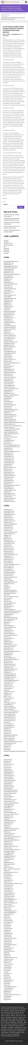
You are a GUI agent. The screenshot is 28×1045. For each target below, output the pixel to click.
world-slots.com (8, 287)
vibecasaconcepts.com (10, 405)
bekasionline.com (8, 770)
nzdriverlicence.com (9, 691)
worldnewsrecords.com (10, 416)
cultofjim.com (7, 537)
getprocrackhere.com (10, 467)
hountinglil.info (7, 297)
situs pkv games (14, 1008)
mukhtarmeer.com (9, 687)
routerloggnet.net (8, 806)
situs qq (8, 1022)
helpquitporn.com (8, 667)
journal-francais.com (9, 906)
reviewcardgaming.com (10, 421)
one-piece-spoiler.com (10, 377)
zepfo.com (6, 701)
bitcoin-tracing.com (9, 738)
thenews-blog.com (9, 706)
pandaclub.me (7, 982)
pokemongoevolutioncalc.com (12, 485)
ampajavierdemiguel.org (10, 524)
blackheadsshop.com (9, 424)
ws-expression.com (9, 698)
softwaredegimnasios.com (11, 712)
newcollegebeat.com (9, 542)
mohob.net (7, 309)
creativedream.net (9, 859)
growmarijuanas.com (9, 338)
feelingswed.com (8, 654)
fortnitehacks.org (8, 959)
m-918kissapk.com (9, 988)
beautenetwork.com (9, 737)
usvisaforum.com (8, 546)
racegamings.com (8, 488)
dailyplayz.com (8, 466)
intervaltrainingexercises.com (12, 445)
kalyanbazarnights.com (10, 812)
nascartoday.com (8, 688)
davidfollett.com (8, 540)
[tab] (26, 2)
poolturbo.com (8, 919)
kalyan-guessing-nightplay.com (12, 837)
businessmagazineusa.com (11, 409)
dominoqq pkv (4, 1020)
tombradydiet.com (9, 567)
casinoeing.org (7, 967)
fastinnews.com (8, 469)
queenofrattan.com (9, 371)
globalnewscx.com (9, 366)
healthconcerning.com (10, 329)
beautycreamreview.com (10, 635)
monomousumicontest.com (11, 388)
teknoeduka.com (8, 704)
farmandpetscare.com (10, 351)
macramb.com (8, 878)
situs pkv (6, 240)
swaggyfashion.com (9, 895)
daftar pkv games (8, 245)
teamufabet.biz (8, 783)
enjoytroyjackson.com (10, 646)
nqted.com (7, 690)
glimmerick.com (8, 538)
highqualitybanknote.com (10, 669)
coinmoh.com (7, 637)
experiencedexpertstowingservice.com (14, 422)
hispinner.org (7, 832)
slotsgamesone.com (9, 809)
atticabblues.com (8, 632)
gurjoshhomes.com (9, 566)
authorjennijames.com (10, 603)
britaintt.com (7, 746)
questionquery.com (9, 898)
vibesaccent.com (8, 522)
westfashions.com (8, 885)
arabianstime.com (9, 630)
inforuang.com (7, 874)
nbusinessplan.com (9, 772)
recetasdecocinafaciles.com (11, 612)
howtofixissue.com (9, 782)
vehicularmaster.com (9, 521)
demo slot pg (7, 1024)
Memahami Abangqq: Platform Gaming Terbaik (12, 231)
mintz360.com (7, 308)
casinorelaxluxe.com (9, 461)
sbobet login (4, 1025)
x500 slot (13, 1014)
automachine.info (8, 384)
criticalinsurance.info (9, 833)
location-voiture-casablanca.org (12, 425)
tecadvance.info (8, 928)
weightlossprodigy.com (10, 311)
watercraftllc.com (9, 620)
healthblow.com (8, 843)
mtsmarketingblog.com (10, 912)
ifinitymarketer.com (9, 472)
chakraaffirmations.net (10, 298)
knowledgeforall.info (9, 853)
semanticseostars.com (10, 335)
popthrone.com (8, 285)
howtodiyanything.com (10, 674)
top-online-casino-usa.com (11, 814)
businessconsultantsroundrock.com (13, 741)
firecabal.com (7, 656)
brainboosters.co (8, 525)
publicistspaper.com (9, 727)
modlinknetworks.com (10, 475)
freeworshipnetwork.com (10, 619)
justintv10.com (7, 907)
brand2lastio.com (8, 854)
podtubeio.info (7, 949)
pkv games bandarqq (17, 1007)
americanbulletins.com (10, 627)
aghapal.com (7, 600)
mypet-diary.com (8, 880)
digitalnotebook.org (9, 314)
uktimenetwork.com (9, 511)
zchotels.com (7, 699)
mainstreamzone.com (10, 337)
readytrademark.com (9, 717)
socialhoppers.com (9, 857)
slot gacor (6, 242)
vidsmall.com (7, 413)
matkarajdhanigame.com (10, 284)
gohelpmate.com (8, 845)
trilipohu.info (7, 998)
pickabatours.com (9, 272)
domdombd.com (8, 464)
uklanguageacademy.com (11, 266)
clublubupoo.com (8, 453)
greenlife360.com (8, 774)
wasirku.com (7, 915)
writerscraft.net (8, 848)
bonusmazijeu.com (9, 454)
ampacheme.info (8, 933)
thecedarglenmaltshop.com (11, 261)
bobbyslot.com (8, 305)
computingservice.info (10, 353)
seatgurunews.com (9, 583)
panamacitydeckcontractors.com (13, 883)
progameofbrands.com (10, 793)
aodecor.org (7, 962)
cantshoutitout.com (9, 775)
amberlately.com (8, 527)
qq (22, 1027)
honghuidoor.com (8, 816)
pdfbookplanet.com (9, 369)
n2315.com (6, 861)
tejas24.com (7, 917)
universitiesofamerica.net (10, 791)
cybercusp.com (8, 745)
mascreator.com (8, 683)
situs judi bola (15, 1024)
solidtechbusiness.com (10, 419)
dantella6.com (7, 808)
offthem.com (7, 766)
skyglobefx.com (8, 392)
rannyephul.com (8, 891)
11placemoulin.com (9, 306)
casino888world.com (9, 440)
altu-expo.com (8, 601)
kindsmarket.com (8, 875)
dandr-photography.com (10, 903)
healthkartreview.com (10, 666)
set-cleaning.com (8, 724)
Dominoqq (4, 16)
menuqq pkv (4, 1027)
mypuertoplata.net (9, 779)
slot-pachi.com (8, 319)
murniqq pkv (11, 1027)
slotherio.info (7, 956)
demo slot (18, 1014)
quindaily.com (7, 728)
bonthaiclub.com (8, 569)
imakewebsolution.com (10, 288)
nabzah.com (7, 825)
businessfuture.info (9, 277)
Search (6, 204)
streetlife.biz (7, 970)
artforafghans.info (8, 922)
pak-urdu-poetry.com (10, 359)
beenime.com (7, 435)
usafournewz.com (8, 517)
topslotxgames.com (9, 804)
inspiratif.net (7, 762)
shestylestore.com (9, 500)
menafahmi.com (8, 685)
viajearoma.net (8, 604)
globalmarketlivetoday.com (11, 659)
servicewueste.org (9, 796)
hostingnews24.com (9, 670)
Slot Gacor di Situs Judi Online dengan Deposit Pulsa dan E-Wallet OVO (13, 14)
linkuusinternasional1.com (10, 577)
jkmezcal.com (7, 443)
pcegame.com (8, 695)
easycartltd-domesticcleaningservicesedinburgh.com (15, 750)
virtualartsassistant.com (10, 430)
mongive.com (7, 827)
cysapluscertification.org (10, 957)
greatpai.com (7, 616)
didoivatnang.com (8, 641)
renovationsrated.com (10, 719)
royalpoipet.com (8, 448)
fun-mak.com (7, 438)
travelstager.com (8, 888)
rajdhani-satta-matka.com (11, 846)
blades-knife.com (8, 376)
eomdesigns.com (8, 396)
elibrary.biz (7, 595)
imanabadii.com (8, 996)
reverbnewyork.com (9, 543)
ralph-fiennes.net (8, 867)
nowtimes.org (7, 965)
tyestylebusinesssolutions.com (12, 446)
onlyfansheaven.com (9, 864)
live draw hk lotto (8, 243)
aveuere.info (7, 324)
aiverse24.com (8, 732)
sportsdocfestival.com (10, 498)
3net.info (6, 585)
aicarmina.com (8, 530)
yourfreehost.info (8, 562)
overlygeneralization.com (10, 342)
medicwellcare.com (9, 411)
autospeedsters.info (9, 385)
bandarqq (6, 250)
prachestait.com (8, 920)
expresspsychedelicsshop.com (12, 651)
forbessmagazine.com (10, 658)
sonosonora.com (8, 575)
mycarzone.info (8, 403)
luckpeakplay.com (9, 480)
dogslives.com (7, 367)
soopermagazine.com (9, 714)
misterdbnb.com (8, 442)
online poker (8, 1017)
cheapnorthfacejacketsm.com (12, 564)
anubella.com (7, 733)
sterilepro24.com (8, 417)
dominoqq (6, 251)
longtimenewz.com (9, 477)
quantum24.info (8, 406)
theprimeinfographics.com (11, 432)
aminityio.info (7, 930)
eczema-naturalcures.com (11, 596)
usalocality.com (8, 516)
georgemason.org (8, 263)
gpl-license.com (8, 661)
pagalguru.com (8, 693)
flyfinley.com (7, 293)
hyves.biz (6, 972)
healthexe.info (7, 925)
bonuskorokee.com (9, 458)
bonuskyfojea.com (9, 456)
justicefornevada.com (9, 347)
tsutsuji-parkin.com (9, 606)
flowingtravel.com (8, 817)
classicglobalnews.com (10, 743)
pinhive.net (7, 975)
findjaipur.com (7, 535)
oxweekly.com (7, 882)
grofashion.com (8, 483)
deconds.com (7, 748)
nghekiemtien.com (9, 914)
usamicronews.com (9, 482)
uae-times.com (8, 759)
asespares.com (8, 629)
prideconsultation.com (10, 295)
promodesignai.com (9, 725)
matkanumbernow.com (10, 799)
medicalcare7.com (9, 822)
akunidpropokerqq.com (10, 590)
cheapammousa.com (9, 609)
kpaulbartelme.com (9, 427)
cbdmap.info (7, 280)
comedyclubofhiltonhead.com (12, 429)
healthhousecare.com (10, 664)
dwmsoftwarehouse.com (10, 645)
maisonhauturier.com (9, 682)
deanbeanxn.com (8, 282)
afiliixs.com (6, 624)
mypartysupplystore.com (10, 532)
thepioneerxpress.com (10, 780)
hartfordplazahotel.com (10, 986)
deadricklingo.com (9, 390)
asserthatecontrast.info (10, 938)
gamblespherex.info (9, 393)
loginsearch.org (8, 961)
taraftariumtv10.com (9, 896)
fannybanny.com (8, 471)
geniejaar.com (7, 303)
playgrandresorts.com (10, 495)
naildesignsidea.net (9, 614)
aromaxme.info (8, 936)
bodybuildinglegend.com (10, 899)
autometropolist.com (9, 633)
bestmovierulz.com (9, 548)
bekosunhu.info (8, 943)
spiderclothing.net (8, 580)
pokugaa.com (7, 492)
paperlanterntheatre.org (10, 617)
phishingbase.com (8, 487)
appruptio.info (7, 999)
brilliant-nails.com (8, 901)
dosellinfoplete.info (9, 948)
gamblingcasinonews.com (11, 790)
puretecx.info (7, 927)
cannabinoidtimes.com (10, 326)
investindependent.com (10, 677)
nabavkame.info (8, 990)
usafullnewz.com (8, 509)
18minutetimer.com (9, 334)
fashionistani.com (8, 653)
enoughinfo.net (8, 974)
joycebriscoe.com (8, 529)
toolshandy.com (8, 886)
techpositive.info (8, 356)
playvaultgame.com (9, 493)
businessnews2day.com (10, 414)
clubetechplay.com (9, 463)
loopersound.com (8, 551)
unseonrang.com (8, 358)
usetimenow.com (8, 841)
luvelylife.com (7, 877)
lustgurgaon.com (8, 301)
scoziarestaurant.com (9, 720)
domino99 (6, 248)
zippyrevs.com (8, 798)
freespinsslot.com (8, 321)
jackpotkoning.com (9, 474)
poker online (10, 1029)
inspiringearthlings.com (10, 675)
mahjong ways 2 (12, 1030)
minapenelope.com (9, 553)
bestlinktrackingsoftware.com (12, 451)
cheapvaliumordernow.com (11, 434)
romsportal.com (8, 496)
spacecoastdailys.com (10, 716)
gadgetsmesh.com (9, 345)
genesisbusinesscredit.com (11, 872)
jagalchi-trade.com (9, 550)
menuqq (3, 1007)
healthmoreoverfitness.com (11, 803)
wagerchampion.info (9, 387)
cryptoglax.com (8, 556)
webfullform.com (8, 785)
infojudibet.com (8, 279)
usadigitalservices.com (10, 856)
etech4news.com (8, 649)
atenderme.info (8, 940)
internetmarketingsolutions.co (12, 363)
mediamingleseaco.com (10, 911)
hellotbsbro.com (8, 350)
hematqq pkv (18, 1027)
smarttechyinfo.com (9, 313)
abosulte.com (7, 730)
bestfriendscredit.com (10, 593)
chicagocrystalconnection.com (12, 994)
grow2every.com (8, 662)
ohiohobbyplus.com (9, 558)
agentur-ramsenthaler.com (11, 395)
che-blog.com (7, 290)
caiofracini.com (8, 355)
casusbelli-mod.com (9, 571)
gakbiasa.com (7, 991)
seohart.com (7, 722)
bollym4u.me (7, 978)
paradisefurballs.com (9, 322)
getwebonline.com (9, 862)
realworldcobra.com (9, 382)
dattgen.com (7, 640)
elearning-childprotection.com (12, 849)
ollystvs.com (7, 364)
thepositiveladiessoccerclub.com (12, 611)
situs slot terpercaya (14, 1012)
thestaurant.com (8, 450)
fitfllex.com (7, 870)
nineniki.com (7, 819)
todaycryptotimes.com (10, 708)
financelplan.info (8, 276)
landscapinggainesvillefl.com (11, 680)
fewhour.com (7, 332)
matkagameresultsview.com (11, 828)
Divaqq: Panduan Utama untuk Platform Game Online (12, 227)
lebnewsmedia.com (9, 574)
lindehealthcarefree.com (10, 268)
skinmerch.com (8, 545)
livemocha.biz (7, 969)
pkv (5, 247)
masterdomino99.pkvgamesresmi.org (10, 1036)
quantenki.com (8, 408)
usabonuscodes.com (9, 709)
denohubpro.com (8, 374)
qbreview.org (7, 795)
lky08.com (6, 866)
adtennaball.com (8, 824)
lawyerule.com (8, 909)
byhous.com (7, 985)
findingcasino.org (8, 380)
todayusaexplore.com (9, 514)
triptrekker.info (8, 398)
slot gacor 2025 (18, 1010)
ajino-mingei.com (8, 561)
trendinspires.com (8, 890)
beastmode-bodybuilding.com (12, 274)
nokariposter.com (8, 835)
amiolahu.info (7, 932)
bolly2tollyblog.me (9, 980)
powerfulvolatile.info (9, 951)
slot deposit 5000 (16, 1034)
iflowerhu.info (7, 993)
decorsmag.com (8, 788)
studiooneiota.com (9, 379)
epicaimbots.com (8, 648)
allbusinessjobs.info (9, 269)
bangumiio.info (7, 941)
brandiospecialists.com (10, 820)
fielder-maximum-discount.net (12, 869)
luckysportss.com (8, 479)
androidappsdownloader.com (12, 840)
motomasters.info (8, 401)
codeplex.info (7, 587)
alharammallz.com (9, 625)
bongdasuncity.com (9, 318)
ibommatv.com (8, 767)
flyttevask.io (7, 983)
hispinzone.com (8, 811)
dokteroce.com (8, 904)
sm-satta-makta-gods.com (11, 711)
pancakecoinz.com (9, 292)
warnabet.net (7, 977)
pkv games (14, 1017)
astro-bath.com (8, 598)
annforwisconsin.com (9, 533)
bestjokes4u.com (8, 300)
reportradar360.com (9, 893)
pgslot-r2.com (7, 696)
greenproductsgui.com (10, 327)
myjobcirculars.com (9, 801)
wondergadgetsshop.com (11, 582)
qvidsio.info (7, 953)
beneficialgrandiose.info (10, 945)
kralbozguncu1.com (9, 679)
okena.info (6, 588)
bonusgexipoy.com (9, 459)
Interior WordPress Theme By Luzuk (14, 1041)
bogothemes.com (8, 559)
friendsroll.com (8, 579)
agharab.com (7, 608)
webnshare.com (8, 340)
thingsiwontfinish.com (9, 501)
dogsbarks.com (8, 643)
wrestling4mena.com (9, 851)
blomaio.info (7, 946)
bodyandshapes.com (9, 740)
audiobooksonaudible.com (11, 735)
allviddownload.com (9, 787)
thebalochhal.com (9, 519)
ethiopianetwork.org (9, 343)
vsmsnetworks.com (9, 764)
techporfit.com (8, 769)
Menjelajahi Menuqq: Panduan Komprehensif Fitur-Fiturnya (11, 219)
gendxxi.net (7, 400)
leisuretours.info (8, 348)
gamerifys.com (8, 761)
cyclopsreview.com (9, 638)
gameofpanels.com (9, 838)
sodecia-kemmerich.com (10, 437)
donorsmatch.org (8, 964)
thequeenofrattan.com (10, 372)
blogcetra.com (8, 361)
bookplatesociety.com (10, 572)
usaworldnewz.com (9, 513)
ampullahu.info (8, 935)
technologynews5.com (10, 703)
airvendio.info (7, 924)
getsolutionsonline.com (10, 830)
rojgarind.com (7, 330)
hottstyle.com (7, 672)
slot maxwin (7, 1014)
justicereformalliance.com (11, 554)
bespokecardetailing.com (10, 591)
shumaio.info (7, 954)
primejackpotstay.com (10, 490)
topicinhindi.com (8, 264)
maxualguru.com (8, 316)
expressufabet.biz (8, 777)
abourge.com (7, 622)
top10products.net (9, 271)
